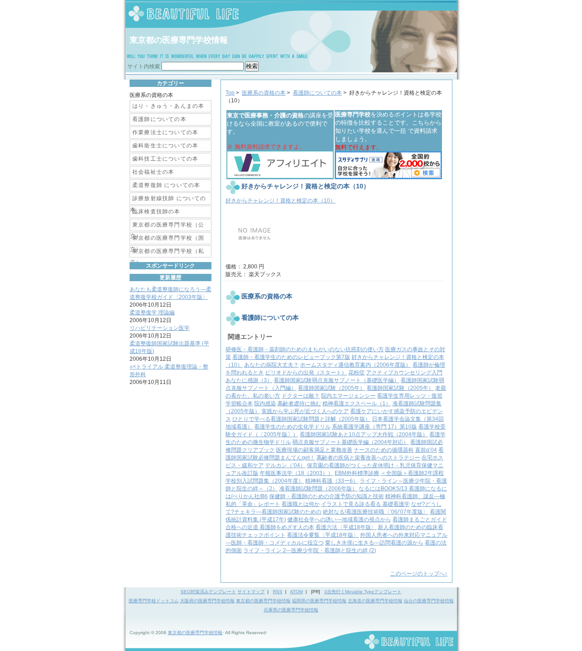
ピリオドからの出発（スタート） (306, 372)
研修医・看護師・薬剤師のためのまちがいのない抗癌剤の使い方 (305, 349)
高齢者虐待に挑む (299, 403)
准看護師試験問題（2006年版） (318, 488)
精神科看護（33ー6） (331, 481)
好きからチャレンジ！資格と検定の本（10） (281, 200)
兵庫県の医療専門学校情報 (291, 609)
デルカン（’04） (285, 465)
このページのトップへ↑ (418, 573)
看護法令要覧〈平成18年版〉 (323, 535)
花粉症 (356, 372)
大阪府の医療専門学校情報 (207, 600)
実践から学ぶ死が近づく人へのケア (305, 411)
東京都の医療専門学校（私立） (167, 252)
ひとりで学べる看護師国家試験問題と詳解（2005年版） (301, 419)
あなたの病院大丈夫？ (271, 365)
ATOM (296, 591)
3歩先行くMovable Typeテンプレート (362, 591)
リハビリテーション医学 (160, 328)
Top (230, 93)
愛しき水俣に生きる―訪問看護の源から (374, 543)
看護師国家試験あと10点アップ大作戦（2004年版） (364, 434)
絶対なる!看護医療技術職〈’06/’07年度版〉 (375, 512)
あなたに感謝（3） (249, 380)
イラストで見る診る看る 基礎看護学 (365, 504)
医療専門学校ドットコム (154, 600)
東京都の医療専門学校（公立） (167, 226)
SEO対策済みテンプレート (208, 591)
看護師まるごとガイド (419, 519)
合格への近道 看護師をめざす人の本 (270, 527)
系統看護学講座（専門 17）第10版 (374, 427)
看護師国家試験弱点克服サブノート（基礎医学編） (336, 380)
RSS (277, 591)
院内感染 (265, 403)
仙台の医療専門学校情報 (429, 600)
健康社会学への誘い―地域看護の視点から (339, 519)
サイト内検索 (143, 66)
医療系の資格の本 (264, 93)
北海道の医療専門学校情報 (375, 600)
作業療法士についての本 (165, 132)
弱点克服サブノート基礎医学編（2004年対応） (350, 442)
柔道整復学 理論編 (152, 312)
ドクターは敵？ (300, 396)
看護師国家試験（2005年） (331, 388)
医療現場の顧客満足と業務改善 (314, 450)
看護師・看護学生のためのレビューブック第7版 (291, 357)
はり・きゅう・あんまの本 (168, 106)
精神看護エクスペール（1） (356, 403)
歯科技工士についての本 (165, 159)
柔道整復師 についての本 (166, 185)
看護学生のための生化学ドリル (292, 427)
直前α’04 (426, 450)
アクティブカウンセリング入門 (404, 372)
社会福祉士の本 (153, 172)
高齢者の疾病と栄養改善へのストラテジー (368, 457)
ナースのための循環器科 (384, 450)
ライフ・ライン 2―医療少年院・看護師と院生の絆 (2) (309, 550)
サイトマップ (251, 591)
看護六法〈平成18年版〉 (346, 527)
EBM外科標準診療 (357, 473)
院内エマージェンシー (348, 396)
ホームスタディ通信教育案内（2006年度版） (355, 365)
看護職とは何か (300, 504)
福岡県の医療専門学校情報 (319, 600)
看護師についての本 (317, 93)
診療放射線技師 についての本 (168, 200)
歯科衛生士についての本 (165, 145)
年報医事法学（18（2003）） (296, 473)
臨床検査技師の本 (156, 211)
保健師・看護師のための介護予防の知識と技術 (326, 496)
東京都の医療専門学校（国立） (167, 239)
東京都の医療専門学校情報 (179, 40)
